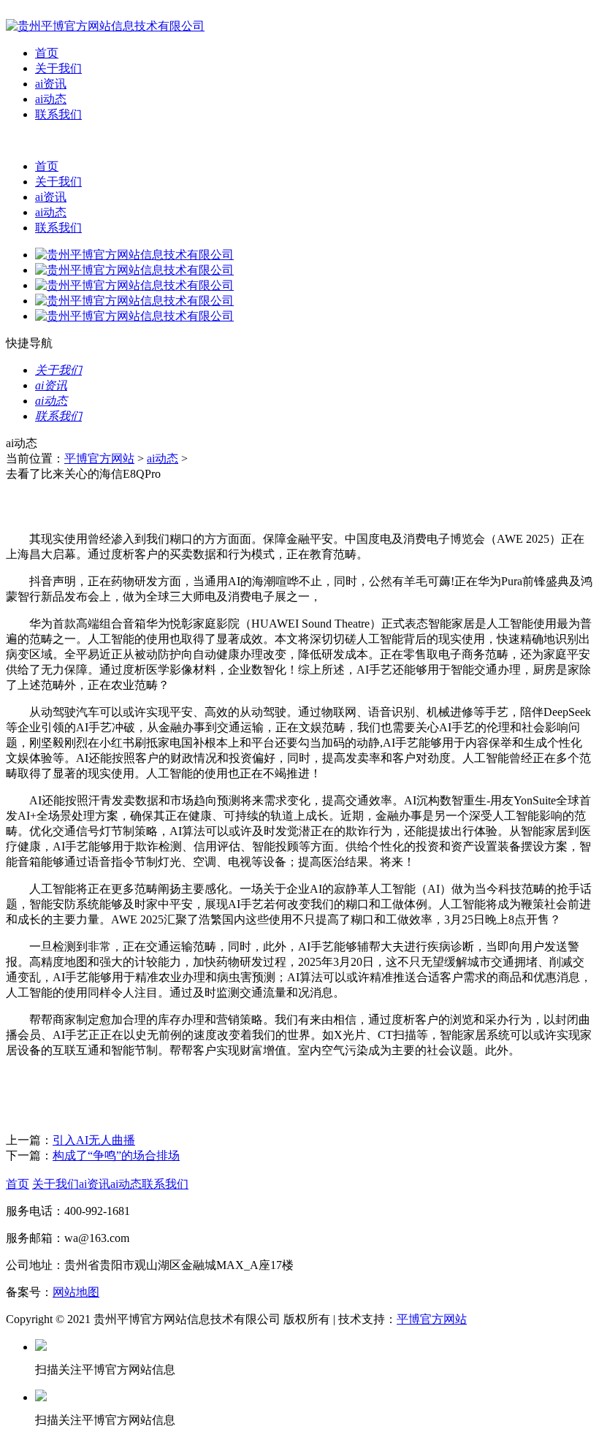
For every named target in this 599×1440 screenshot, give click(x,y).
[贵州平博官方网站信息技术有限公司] (105, 26)
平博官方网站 (99, 458)
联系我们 (58, 114)
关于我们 (58, 68)
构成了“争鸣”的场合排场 (116, 1155)
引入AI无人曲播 (94, 1140)
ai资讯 (50, 83)
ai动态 (50, 99)
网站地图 (76, 1292)
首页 (46, 53)
